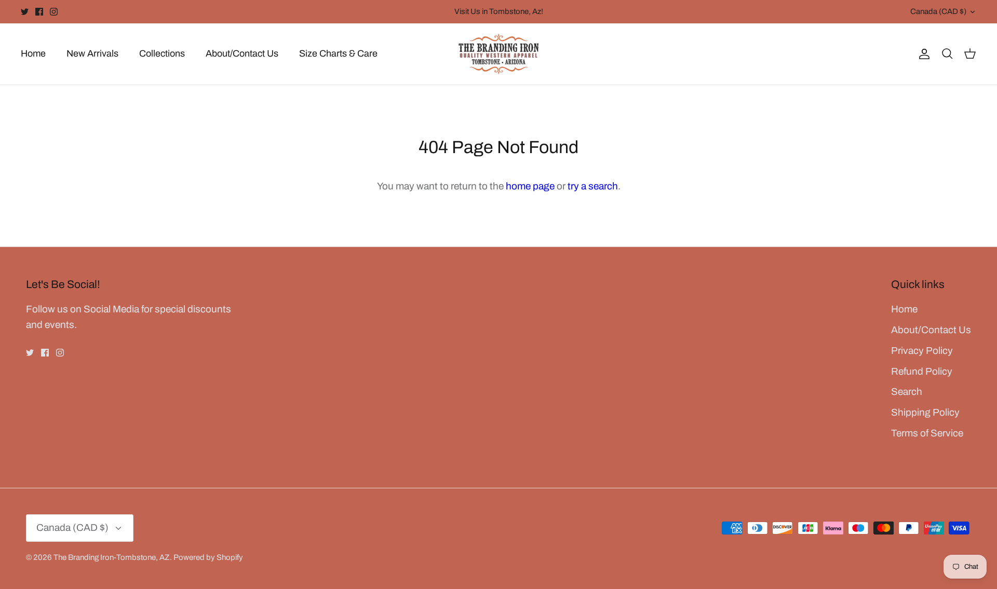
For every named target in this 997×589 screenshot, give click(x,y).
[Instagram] (54, 12)
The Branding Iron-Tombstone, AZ (111, 557)
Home (33, 53)
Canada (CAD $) (938, 11)
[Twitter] (25, 12)
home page (530, 186)
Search (906, 391)
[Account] (922, 53)
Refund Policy (921, 371)
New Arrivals (92, 53)
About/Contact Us (242, 53)
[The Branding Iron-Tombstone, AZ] (499, 54)
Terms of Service (927, 433)
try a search (593, 186)
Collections (162, 53)
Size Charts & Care (338, 53)
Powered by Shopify (208, 557)
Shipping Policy (925, 412)
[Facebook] (39, 12)
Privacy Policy (922, 350)
